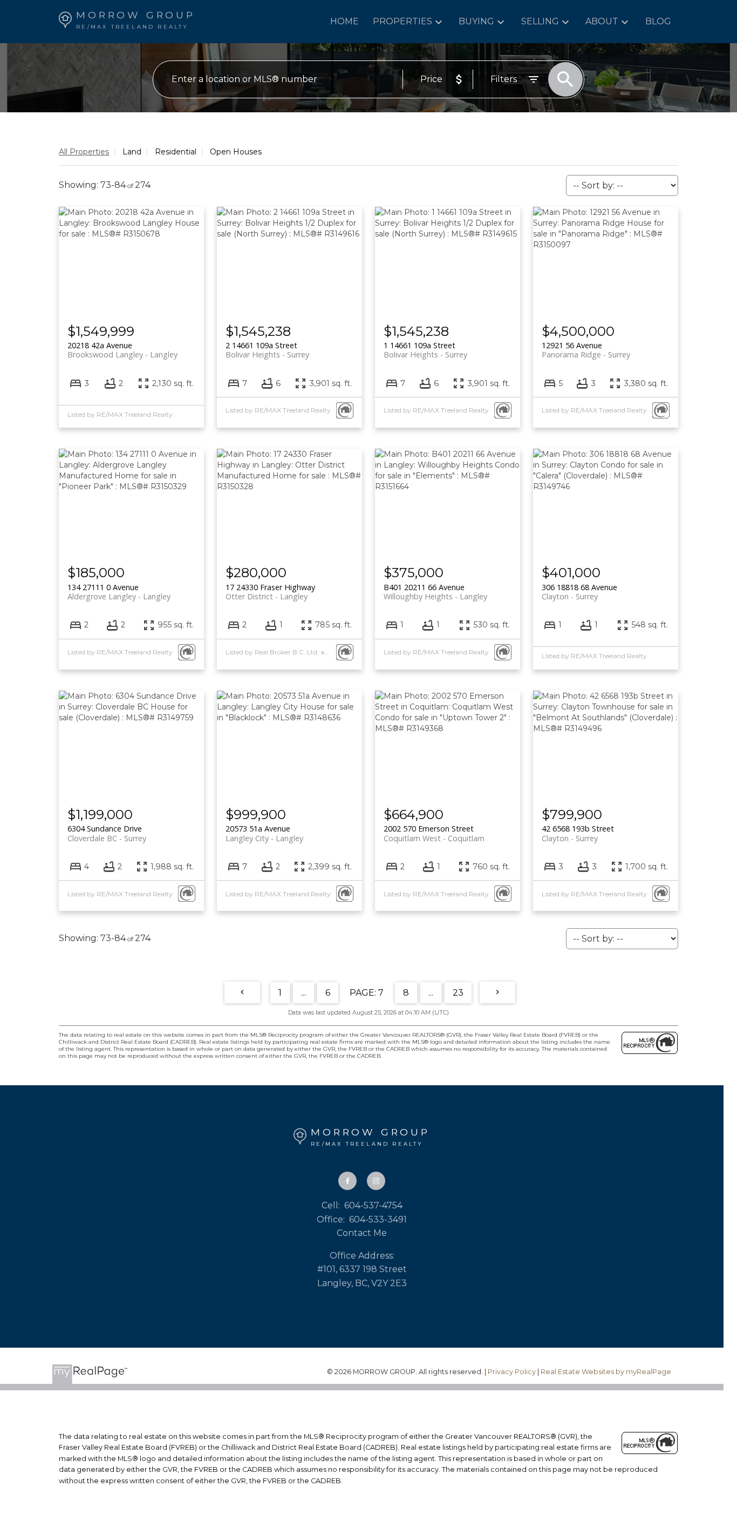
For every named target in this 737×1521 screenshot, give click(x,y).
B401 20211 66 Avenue (435, 591)
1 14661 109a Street (425, 350)
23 (458, 993)
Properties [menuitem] (402, 21)
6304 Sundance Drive (106, 833)
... (303, 993)
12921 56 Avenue (586, 350)
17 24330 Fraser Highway (270, 591)
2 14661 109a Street (267, 350)
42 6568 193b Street (578, 833)
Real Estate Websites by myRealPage (606, 1372)
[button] (347, 1181)
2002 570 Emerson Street (434, 833)
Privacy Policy (512, 1372)
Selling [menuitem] (540, 21)
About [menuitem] (601, 21)
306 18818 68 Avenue (579, 591)
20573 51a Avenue (264, 833)
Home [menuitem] (344, 21)
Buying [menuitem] (476, 21)
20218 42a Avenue (122, 350)
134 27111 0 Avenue (118, 591)
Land (131, 152)
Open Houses (236, 152)
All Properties (84, 152)
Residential (175, 152)
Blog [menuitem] (658, 21)
